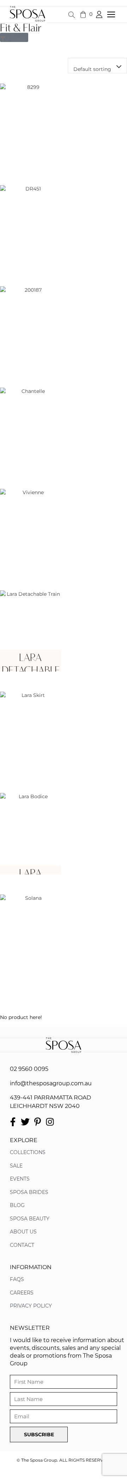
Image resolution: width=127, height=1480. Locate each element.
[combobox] (97, 65)
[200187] (30, 327)
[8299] (30, 124)
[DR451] (30, 225)
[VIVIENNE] (30, 529)
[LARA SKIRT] (30, 732)
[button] (113, 15)
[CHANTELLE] (30, 428)
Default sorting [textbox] (92, 69)
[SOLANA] (30, 935)
